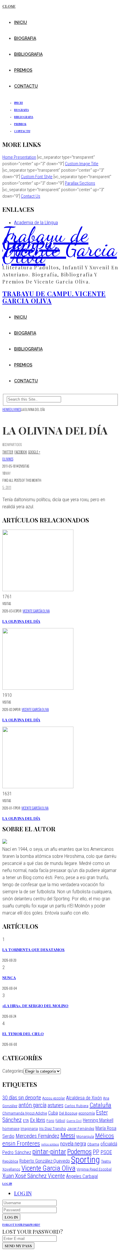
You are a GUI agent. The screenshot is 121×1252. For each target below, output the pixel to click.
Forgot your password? (21, 1224)
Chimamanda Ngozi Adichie (24, 1113)
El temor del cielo (23, 1033)
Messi (67, 1135)
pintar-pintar (49, 1152)
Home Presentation (19, 157)
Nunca (9, 977)
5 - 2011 (6, 487)
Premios (23, 70)
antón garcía (32, 1105)
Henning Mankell (98, 1120)
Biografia (25, 38)
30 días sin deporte (21, 1097)
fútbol (60, 1120)
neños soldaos (50, 1144)
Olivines (7, 459)
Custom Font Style (37, 176)
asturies (55, 1105)
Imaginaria (29, 1128)
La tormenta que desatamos (33, 949)
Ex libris (37, 1120)
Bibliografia (28, 54)
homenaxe (10, 1128)
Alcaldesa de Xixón (84, 1098)
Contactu (26, 86)
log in (7, 1183)
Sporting (85, 1160)
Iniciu (20, 22)
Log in (23, 1193)
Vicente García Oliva (36, 611)
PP (96, 1152)
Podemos (79, 1152)
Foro (50, 1120)
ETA (26, 1120)
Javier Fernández (80, 1128)
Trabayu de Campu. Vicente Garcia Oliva (59, 245)
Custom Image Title (81, 163)
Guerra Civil (74, 1121)
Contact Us (30, 196)
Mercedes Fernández (37, 1136)
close (9, 6)
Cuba (53, 1113)
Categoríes (12, 1071)
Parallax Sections (80, 183)
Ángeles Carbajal (82, 1176)
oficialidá (108, 1144)
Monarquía (85, 1136)
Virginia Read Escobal (94, 1169)
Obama (93, 1144)
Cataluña (100, 1105)
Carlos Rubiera (76, 1105)
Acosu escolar (53, 1098)
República (10, 1161)
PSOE (106, 1152)
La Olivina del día (21, 621)
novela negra (73, 1143)
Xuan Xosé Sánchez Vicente (33, 1176)
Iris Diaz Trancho (52, 1128)
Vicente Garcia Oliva (48, 1168)
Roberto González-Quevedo (44, 1161)
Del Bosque (68, 1113)
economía (86, 1113)
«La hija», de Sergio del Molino (35, 1005)
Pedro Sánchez (16, 1152)
